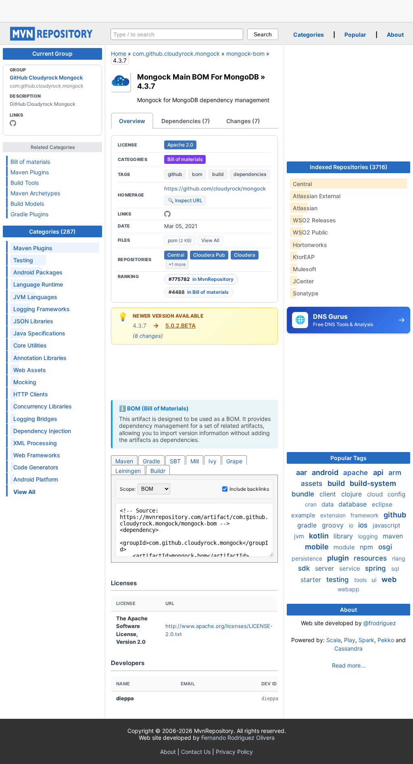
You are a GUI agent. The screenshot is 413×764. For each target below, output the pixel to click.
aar (302, 472)
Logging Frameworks (41, 309)
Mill (194, 461)
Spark (366, 639)
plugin (338, 558)
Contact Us (196, 751)
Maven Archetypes (35, 193)
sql (395, 568)
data (328, 504)
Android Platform (35, 479)
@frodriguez (379, 623)
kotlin (319, 536)
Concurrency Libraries (42, 406)
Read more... (348, 665)
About (395, 34)
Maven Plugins (29, 172)
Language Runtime (38, 284)
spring (376, 568)
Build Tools (24, 182)
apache (356, 473)
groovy (334, 525)
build (218, 174)
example (304, 515)
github (175, 174)
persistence (308, 558)
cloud (375, 494)
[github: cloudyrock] (13, 123)
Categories (308, 34)
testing (338, 580)
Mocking (24, 382)
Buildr (157, 470)
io (352, 525)
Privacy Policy (234, 751)
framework (365, 515)
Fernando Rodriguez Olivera (238, 737)
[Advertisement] (206, 10)
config (396, 494)
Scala (333, 639)
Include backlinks (249, 489)
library (344, 536)
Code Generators (35, 467)
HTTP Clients (30, 394)
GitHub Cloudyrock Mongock (46, 77)
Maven (124, 461)
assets (312, 483)
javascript (386, 525)
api (379, 472)
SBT (175, 461)
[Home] (52, 38)
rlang (398, 558)
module (345, 547)
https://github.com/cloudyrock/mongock (215, 188)
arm (394, 473)
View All (210, 240)
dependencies (250, 174)
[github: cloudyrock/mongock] (167, 214)
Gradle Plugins (29, 214)
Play (349, 639)
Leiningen (128, 470)
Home (118, 53)
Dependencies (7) (185, 120)
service (350, 568)
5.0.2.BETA (180, 325)
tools (361, 579)
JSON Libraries (33, 321)
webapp (348, 589)
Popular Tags (348, 457)
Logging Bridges (35, 418)
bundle (304, 494)
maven (393, 536)
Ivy (213, 461)
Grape (234, 461)
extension (333, 515)
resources (371, 558)
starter (311, 580)
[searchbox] (177, 34)
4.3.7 (146, 86)
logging (369, 536)
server (325, 568)
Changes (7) (243, 120)
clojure (352, 494)
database (353, 504)
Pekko (386, 639)
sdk (305, 568)
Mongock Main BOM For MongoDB (198, 76)
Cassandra (348, 648)
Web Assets (29, 369)
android (326, 472)
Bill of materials (30, 161)
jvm (300, 536)
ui (374, 580)
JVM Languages (35, 296)
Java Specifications (39, 333)
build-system (373, 483)
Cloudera (244, 255)
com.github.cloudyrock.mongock (176, 53)
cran (311, 504)
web (389, 579)
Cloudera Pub (209, 255)
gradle (308, 525)
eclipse (382, 504)
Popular (355, 34)
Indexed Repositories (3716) (349, 166)
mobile (317, 546)
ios (363, 525)
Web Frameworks (36, 455)
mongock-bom (245, 53)
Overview (132, 120)
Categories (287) (52, 231)
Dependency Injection (42, 430)
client (328, 494)
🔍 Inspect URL (185, 200)
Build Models (27, 203)
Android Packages (38, 272)
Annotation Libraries (40, 357)
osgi (385, 547)
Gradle (151, 461)
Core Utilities (30, 345)
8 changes (148, 336)
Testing (23, 260)
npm (367, 547)
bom (197, 174)
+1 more (177, 264)
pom (180, 240)
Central (175, 255)
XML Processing (35, 443)
